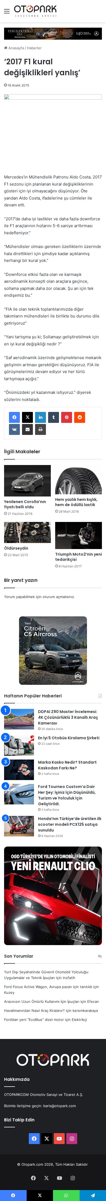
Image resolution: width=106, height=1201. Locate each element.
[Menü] (7, 13)
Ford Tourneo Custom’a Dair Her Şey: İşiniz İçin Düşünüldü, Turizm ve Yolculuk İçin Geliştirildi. (67, 795)
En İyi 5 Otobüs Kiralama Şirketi (68, 738)
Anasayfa (15, 48)
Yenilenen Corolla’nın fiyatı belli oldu (25, 504)
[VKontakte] (14, 429)
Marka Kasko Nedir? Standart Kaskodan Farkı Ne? (67, 765)
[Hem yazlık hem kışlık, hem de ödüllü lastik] (78, 479)
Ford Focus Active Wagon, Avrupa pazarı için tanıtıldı (48, 987)
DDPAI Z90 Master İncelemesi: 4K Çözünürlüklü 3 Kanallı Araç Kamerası (68, 717)
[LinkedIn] (40, 417)
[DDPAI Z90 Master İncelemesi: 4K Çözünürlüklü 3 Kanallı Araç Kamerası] (19, 719)
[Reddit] (79, 417)
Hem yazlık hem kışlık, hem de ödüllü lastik (76, 502)
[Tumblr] (53, 417)
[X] (27, 417)
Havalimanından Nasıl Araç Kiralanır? (34, 1010)
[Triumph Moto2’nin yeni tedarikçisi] (78, 535)
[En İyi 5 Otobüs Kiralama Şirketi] (19, 745)
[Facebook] (14, 417)
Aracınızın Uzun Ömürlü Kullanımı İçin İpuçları (41, 1001)
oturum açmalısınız (58, 596)
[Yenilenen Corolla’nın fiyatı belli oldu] (27, 480)
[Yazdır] (40, 429)
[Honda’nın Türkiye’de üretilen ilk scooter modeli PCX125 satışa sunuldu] (19, 826)
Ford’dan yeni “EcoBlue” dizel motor (34, 1019)
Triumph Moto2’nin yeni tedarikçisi (78, 557)
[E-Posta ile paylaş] (27, 429)
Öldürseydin (16, 548)
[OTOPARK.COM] (35, 11)
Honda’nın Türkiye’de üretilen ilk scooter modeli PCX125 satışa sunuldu (69, 824)
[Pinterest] (66, 417)
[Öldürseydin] (27, 532)
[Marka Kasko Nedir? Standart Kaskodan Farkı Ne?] (19, 770)
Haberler (34, 48)
